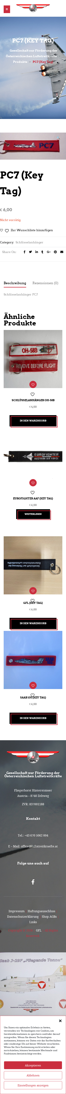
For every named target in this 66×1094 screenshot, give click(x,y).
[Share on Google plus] (47, 252)
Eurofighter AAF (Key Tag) (33, 498)
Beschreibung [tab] (15, 283)
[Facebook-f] (33, 882)
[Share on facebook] (23, 252)
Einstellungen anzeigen (33, 1085)
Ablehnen (33, 1075)
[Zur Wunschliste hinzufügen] (33, 384)
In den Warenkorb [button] (33, 420)
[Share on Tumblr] (41, 252)
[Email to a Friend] (60, 252)
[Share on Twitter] (29, 252)
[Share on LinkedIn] (36, 252)
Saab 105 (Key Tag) (33, 697)
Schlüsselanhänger (29, 242)
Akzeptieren (33, 1065)
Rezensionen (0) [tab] (45, 283)
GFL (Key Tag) (33, 603)
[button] (60, 1020)
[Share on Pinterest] (54, 252)
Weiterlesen (33, 514)
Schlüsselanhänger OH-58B (33, 400)
